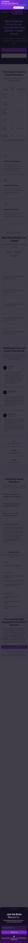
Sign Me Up (14, 932)
